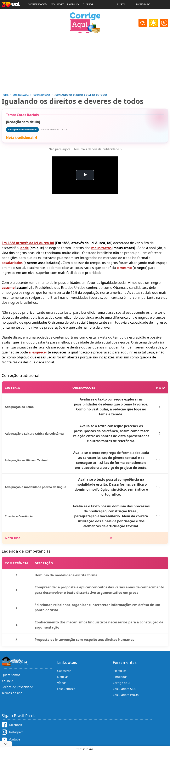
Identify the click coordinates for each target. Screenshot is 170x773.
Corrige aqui (121, 683)
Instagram (16, 732)
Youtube (14, 739)
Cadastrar (64, 671)
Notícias (62, 677)
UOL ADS (33, 13)
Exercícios (119, 671)
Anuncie (7, 681)
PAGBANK (73, 4)
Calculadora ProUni (126, 695)
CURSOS (88, 4)
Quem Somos (11, 675)
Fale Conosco (66, 689)
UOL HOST (57, 4)
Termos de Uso (12, 693)
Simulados (120, 677)
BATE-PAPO (143, 4)
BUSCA (121, 4)
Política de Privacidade (17, 687)
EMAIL (121, 13)
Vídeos (61, 683)
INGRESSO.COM (37, 4)
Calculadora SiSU (124, 689)
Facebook (15, 725)
